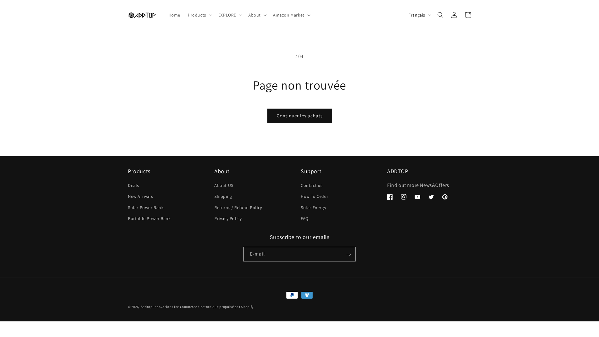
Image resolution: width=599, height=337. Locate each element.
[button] (199, 15)
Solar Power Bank (146, 207)
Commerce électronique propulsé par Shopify (217, 307)
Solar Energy (313, 207)
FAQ (305, 218)
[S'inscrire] (348, 254)
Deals (133, 185)
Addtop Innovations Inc (160, 307)
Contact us (312, 185)
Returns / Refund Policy (238, 207)
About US (223, 185)
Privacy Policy (227, 218)
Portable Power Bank (149, 218)
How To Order (314, 196)
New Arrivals (140, 196)
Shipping (223, 196)
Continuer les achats (300, 116)
